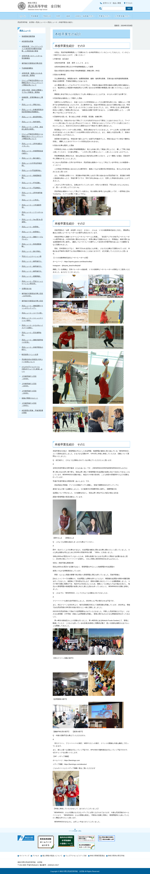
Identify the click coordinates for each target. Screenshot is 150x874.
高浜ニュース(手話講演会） (32, 170)
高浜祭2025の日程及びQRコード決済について (32, 360)
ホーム (23, 16)
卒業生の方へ (104, 16)
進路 (68, 16)
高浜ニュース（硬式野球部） (32, 117)
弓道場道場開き (27, 68)
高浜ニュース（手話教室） (31, 188)
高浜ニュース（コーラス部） (32, 313)
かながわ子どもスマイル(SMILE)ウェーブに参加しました (32, 369)
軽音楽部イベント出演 (30, 354)
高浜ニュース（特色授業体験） (31, 245)
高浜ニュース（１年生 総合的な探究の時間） (32, 128)
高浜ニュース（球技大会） (31, 104)
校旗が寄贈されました (30, 398)
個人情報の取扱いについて (52, 856)
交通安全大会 (27, 288)
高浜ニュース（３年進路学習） (31, 206)
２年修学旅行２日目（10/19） (29, 385)
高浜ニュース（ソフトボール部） (32, 213)
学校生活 (47, 16)
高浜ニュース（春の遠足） (31, 158)
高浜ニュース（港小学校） (31, 251)
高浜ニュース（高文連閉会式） (31, 334)
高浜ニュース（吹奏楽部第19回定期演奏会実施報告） (32, 111)
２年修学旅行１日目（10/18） (29, 377)
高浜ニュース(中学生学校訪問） (32, 164)
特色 (58, 16)
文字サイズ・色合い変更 (112, 3)
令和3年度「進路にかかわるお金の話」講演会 (32, 74)
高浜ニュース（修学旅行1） (32, 261)
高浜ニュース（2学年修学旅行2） (32, 194)
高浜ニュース (41, 22)
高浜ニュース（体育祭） (31, 227)
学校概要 (34, 16)
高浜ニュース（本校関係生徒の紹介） (32, 152)
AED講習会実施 (27, 41)
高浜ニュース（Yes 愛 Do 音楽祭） (32, 221)
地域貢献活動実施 (28, 36)
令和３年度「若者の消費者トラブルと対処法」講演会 (32, 91)
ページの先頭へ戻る (75, 831)
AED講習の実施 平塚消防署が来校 (32, 411)
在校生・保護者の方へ (84, 16)
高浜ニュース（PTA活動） (31, 183)
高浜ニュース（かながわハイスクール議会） (32, 326)
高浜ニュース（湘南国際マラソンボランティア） (32, 307)
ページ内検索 (100, 8)
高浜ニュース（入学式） (31, 200)
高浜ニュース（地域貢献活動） (31, 177)
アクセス (129, 3)
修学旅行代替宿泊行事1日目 (32, 63)
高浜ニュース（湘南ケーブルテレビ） (32, 238)
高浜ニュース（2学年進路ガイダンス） (32, 145)
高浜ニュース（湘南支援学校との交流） (32, 341)
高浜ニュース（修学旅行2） (32, 266)
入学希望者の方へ (122, 16)
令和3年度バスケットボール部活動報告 (32, 57)
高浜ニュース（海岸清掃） (31, 122)
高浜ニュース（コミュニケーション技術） (32, 319)
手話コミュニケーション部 (31, 256)
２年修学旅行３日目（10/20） (29, 392)
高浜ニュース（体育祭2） (31, 232)
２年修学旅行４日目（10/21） (29, 404)
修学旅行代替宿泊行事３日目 (32, 301)
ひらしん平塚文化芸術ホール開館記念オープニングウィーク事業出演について (32, 82)
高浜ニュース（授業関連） (31, 276)
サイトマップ (24, 856)
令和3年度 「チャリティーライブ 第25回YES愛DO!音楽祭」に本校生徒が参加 (32, 48)
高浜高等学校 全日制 (26, 22)
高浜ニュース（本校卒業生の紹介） (32, 348)
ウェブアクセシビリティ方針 (76, 856)
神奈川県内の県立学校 (116, 856)
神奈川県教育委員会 (97, 856)
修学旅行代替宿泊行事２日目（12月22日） (32, 295)
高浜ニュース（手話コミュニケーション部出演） (32, 282)
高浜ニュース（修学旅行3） (32, 271)
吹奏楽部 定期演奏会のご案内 (32, 98)
